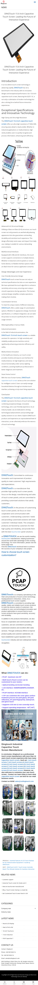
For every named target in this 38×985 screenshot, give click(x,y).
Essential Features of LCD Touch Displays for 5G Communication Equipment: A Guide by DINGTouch (18, 862)
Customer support (7, 879)
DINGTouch (18, 88)
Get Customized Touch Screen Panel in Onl (15, 893)
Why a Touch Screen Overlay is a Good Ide (14, 890)
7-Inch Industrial (8, 935)
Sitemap (25, 976)
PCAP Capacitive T (8, 938)
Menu (23, 984)
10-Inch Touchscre (8, 931)
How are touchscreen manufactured (13, 886)
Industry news (6, 912)
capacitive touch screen (10, 381)
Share (4, 984)
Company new (6, 908)
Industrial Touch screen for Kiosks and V (14, 883)
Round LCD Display (8, 923)
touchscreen (16, 532)
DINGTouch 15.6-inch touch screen (14, 335)
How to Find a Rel (8, 927)
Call (14, 984)
